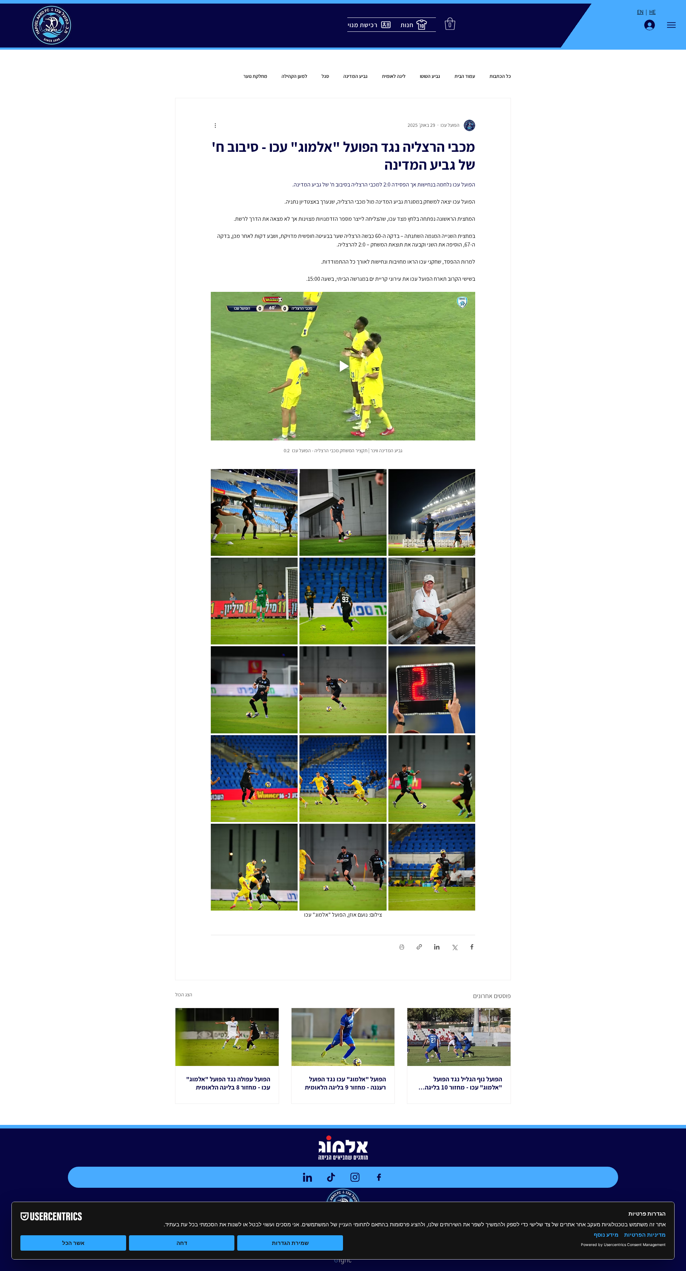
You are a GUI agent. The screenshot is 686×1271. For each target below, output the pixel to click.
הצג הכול (183, 994)
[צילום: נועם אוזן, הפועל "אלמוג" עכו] (227, 1037)
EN (640, 12)
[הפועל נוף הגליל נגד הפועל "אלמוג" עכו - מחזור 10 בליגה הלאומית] (459, 1037)
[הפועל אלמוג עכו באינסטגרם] (355, 1177)
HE (652, 12)
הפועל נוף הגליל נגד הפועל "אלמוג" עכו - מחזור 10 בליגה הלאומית (463, 1083)
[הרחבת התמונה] (431, 512)
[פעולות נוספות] (215, 125)
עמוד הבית (464, 76)
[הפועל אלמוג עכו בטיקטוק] (331, 1177)
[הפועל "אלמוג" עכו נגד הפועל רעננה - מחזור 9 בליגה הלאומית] (343, 1037)
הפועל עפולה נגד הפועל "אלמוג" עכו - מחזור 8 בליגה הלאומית (228, 1083)
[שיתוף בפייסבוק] (471, 946)
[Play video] (343, 366)
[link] (450, 24)
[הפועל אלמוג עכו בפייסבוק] (379, 1177)
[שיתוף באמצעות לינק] (419, 946)
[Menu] (671, 25)
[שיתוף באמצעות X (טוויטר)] (454, 946)
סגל (325, 76)
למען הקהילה (294, 76)
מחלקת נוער (255, 76)
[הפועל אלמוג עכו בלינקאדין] (307, 1177)
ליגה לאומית (394, 76)
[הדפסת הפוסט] (401, 946)
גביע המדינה (355, 76)
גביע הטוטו (430, 76)
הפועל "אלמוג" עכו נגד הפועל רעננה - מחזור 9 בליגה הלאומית (345, 1083)
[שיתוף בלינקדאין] (436, 946)
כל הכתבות (500, 76)
